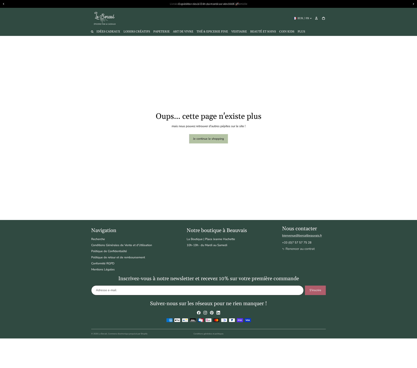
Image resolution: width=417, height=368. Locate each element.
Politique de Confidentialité (109, 251)
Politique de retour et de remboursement (118, 257)
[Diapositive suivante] (413, 4)
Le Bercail (102, 333)
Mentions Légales (103, 269)
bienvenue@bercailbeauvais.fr (302, 235)
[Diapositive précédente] (3, 4)
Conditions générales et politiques (208, 333)
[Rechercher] (92, 31)
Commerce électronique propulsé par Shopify (127, 333)
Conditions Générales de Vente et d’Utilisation (121, 245)
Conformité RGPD (102, 263)
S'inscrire (315, 290)
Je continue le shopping (208, 139)
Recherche (98, 239)
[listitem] (301, 31)
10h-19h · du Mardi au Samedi (207, 245)
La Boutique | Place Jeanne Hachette (211, 239)
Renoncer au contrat (300, 249)
